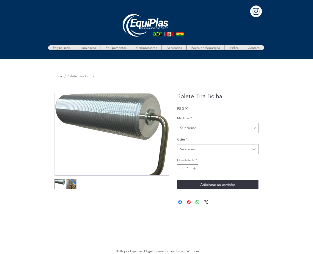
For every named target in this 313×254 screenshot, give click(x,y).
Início (59, 76)
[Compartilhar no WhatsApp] (197, 202)
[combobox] (217, 128)
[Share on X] (206, 202)
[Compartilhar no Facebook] (180, 202)
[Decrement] (181, 169)
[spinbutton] (188, 169)
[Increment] (195, 169)
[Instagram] (256, 11)
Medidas (184, 118)
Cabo (182, 139)
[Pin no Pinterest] (189, 202)
